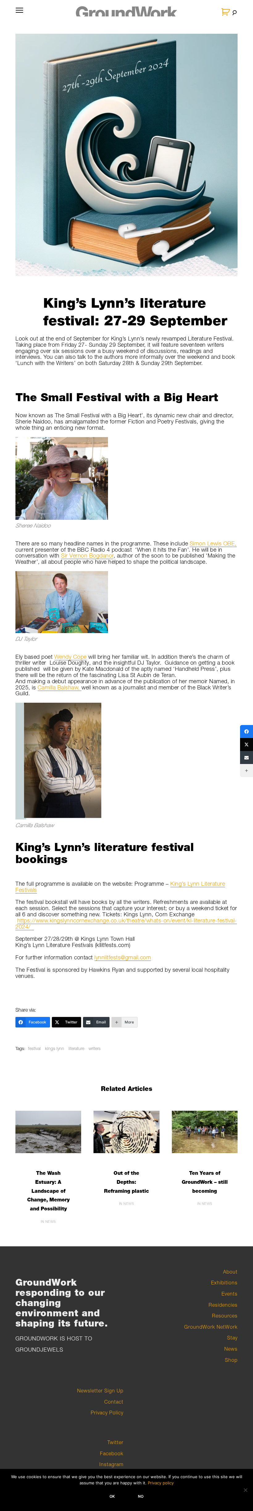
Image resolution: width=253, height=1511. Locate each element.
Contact (113, 1402)
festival (34, 1048)
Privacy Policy (107, 1412)
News (231, 1349)
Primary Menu (19, 14)
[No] (245, 1490)
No (140, 1496)
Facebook (111, 1453)
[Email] (246, 757)
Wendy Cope (70, 656)
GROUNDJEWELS (39, 1349)
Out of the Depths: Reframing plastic (126, 1182)
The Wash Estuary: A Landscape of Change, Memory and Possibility (48, 1191)
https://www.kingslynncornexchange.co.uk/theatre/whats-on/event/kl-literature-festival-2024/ (126, 923)
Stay (232, 1337)
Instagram (111, 1464)
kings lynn (54, 1048)
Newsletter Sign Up (100, 1390)
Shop (231, 1360)
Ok (112, 1496)
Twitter (115, 1442)
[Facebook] (246, 731)
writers (95, 1048)
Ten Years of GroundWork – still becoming (205, 1182)
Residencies (223, 1305)
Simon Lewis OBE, (213, 543)
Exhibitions (224, 1282)
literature (76, 1048)
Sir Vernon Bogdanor (87, 555)
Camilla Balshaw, (60, 687)
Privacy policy (161, 1482)
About (230, 1271)
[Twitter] (246, 744)
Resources (225, 1315)
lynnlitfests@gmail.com (122, 957)
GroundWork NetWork (211, 1327)
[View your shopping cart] (226, 12)
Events (230, 1293)
